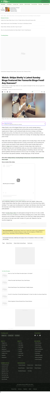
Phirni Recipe (4, 379)
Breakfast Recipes (22, 370)
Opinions (21, 4)
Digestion (4, 355)
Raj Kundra (30, 243)
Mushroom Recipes (39, 349)
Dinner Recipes (38, 343)
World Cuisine (27, 4)
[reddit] (10, 92)
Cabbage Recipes (38, 355)
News (5, 15)
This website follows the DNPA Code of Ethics (25, 384)
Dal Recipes (37, 353)
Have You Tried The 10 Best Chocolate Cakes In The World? (20, 273)
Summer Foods (5, 366)
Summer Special (5, 363)
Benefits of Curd (5, 371)
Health (3, 341)
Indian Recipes (21, 363)
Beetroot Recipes (38, 357)
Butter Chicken (30, 368)
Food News (9, 4)
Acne (19, 357)
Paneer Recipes (38, 347)
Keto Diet (3, 347)
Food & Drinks (34, 4)
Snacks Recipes (38, 359)
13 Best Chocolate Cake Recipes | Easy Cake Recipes (19, 280)
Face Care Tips (5, 375)
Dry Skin (20, 349)
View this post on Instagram (9, 183)
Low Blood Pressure (6, 351)
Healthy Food (4, 353)
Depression (4, 349)
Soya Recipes (38, 351)
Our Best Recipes (6, 271)
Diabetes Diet (4, 345)
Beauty (20, 341)
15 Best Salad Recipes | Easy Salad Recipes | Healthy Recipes (20, 287)
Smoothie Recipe (5, 377)
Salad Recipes (38, 345)
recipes (22, 237)
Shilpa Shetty (9, 243)
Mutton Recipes (38, 365)
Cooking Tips (10, 335)
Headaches (4, 357)
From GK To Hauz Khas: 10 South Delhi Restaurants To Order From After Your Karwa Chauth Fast (27, 294)
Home (2, 15)
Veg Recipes (37, 341)
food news (11, 237)
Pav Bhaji (30, 370)
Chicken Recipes (21, 365)
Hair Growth (20, 347)
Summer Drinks (5, 368)
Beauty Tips (20, 355)
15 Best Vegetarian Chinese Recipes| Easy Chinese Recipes (20, 301)
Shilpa (8, 146)
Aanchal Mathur (4, 89)
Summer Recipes (5, 364)
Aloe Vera (20, 343)
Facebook (31, 237)
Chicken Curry (30, 365)
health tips (16, 237)
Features (3, 4)
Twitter (41, 237)
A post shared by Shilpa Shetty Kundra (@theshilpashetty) (14, 199)
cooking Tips (15, 4)
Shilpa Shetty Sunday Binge (20, 243)
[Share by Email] (42, 92)
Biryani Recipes (21, 368)
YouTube (6, 239)
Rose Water (20, 345)
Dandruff (20, 351)
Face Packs (20, 353)
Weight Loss (4, 335)
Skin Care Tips (5, 373)
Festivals (40, 4)
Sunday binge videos (11, 212)
